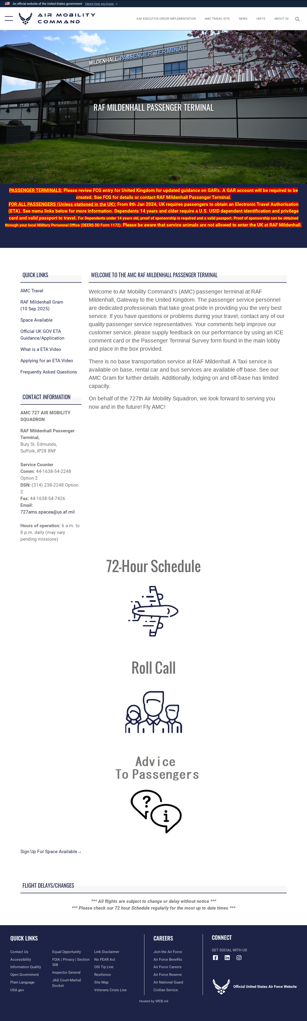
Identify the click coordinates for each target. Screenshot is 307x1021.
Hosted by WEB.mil (153, 1001)
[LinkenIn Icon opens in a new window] (227, 957)
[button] (102, 3)
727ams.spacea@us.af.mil (47, 512)
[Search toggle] (298, 18)
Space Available (36, 320)
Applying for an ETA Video (46, 360)
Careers (163, 938)
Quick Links (24, 938)
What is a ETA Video (40, 349)
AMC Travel (31, 290)
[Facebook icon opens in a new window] (215, 957)
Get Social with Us (229, 950)
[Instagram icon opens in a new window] (238, 957)
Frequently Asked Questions (48, 372)
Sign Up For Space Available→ (51, 851)
